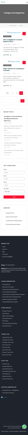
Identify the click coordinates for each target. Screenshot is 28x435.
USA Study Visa (6, 374)
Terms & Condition (14, 431)
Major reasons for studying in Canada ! (13, 69)
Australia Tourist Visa (7, 340)
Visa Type (6, 188)
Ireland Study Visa (6, 376)
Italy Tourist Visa (6, 350)
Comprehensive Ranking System (10, 289)
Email (5, 176)
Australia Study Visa (7, 369)
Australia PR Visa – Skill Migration (10, 390)
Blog (3, 251)
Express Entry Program (8, 287)
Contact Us (5, 254)
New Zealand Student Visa (9, 371)
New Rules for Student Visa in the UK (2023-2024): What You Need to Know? (13, 128)
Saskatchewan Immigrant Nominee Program (13, 294)
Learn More (6, 55)
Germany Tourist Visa (7, 352)
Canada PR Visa (6, 284)
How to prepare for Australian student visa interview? (13, 151)
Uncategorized (7, 36)
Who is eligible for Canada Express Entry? (12, 40)
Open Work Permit (6, 326)
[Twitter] (4, 261)
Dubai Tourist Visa (6, 354)
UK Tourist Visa (6, 347)
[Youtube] (12, 261)
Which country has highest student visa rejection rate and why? (13, 136)
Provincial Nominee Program (9, 292)
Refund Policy (23, 431)
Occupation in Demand (8, 392)
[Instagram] (8, 261)
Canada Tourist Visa (7, 337)
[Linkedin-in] (6, 261)
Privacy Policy (4, 431)
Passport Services (7, 311)
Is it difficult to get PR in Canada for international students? (13, 144)
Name (5, 169)
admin (14, 44)
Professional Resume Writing (9, 323)
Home (3, 246)
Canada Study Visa (7, 366)
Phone (5, 182)
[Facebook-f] (1, 261)
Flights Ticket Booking (8, 316)
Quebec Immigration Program (9, 299)
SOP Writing (5, 321)
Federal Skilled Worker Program (10, 302)
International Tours (7, 318)
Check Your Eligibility (7, 256)
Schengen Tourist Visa (8, 342)
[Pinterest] (10, 261)
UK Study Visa (5, 364)
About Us (4, 249)
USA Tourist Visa (6, 345)
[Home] (6, 25)
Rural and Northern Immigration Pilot (11, 297)
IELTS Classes (5, 313)
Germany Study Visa (7, 379)
